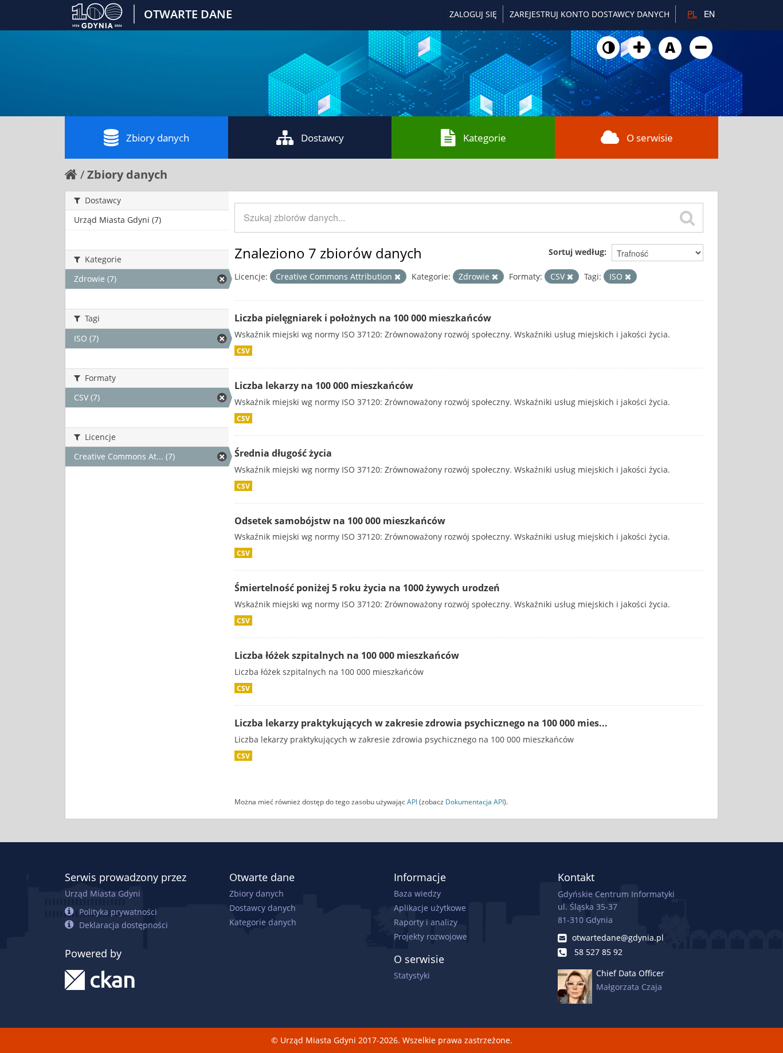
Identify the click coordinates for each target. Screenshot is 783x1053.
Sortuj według (576, 251)
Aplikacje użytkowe (430, 907)
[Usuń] (397, 277)
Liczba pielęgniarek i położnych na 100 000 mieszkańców (362, 318)
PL (692, 13)
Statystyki (412, 975)
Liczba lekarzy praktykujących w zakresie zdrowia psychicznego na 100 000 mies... (421, 723)
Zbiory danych (157, 137)
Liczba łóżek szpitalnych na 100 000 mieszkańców (346, 655)
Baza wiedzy (417, 893)
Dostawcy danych (262, 907)
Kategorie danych (262, 922)
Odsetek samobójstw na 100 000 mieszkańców (339, 520)
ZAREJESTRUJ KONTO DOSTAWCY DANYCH (590, 14)
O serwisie (650, 137)
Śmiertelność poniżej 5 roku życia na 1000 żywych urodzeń (367, 587)
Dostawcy (322, 137)
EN (709, 13)
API (412, 801)
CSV (243, 350)
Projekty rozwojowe (430, 936)
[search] (687, 217)
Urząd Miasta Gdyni (102, 893)
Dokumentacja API (474, 801)
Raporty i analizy (425, 922)
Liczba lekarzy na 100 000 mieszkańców (323, 385)
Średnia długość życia (283, 453)
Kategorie (484, 137)
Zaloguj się (473, 14)
